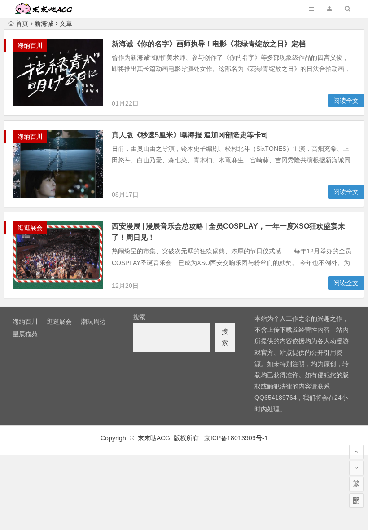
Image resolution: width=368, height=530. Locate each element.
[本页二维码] (356, 500)
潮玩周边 (93, 321)
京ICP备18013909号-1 (236, 438)
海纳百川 (30, 45)
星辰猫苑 (25, 334)
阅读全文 (346, 100)
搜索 (139, 317)
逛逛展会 (30, 227)
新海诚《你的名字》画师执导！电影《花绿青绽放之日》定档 (209, 44)
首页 (22, 23)
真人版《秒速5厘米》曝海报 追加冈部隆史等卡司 (190, 135)
